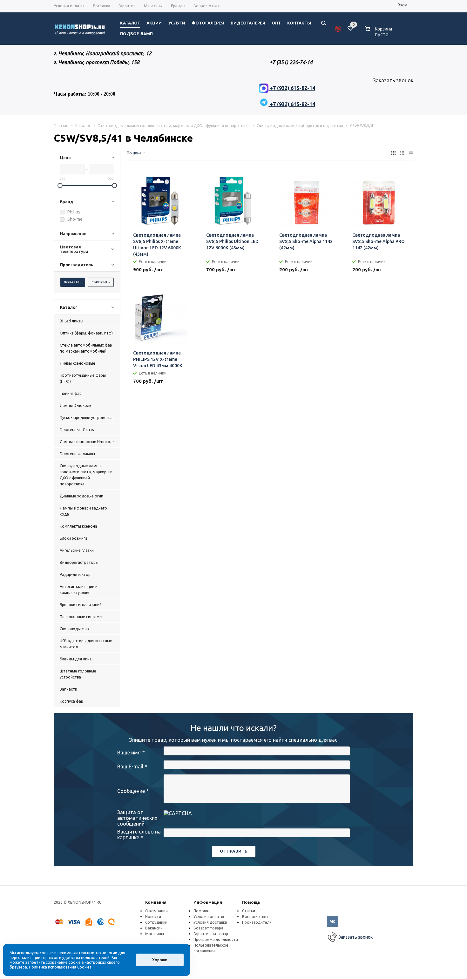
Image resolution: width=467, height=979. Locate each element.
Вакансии (154, 928)
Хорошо (159, 960)
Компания (155, 902)
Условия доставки (210, 922)
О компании (156, 911)
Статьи (248, 911)
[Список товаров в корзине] (379, 33)
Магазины (154, 934)
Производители (257, 922)
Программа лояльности (215, 939)
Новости (153, 917)
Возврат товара (208, 928)
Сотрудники (156, 922)
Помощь (251, 902)
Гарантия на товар (210, 934)
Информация (207, 902)
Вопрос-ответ (255, 917)
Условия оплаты (208, 917)
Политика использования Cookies (60, 967)
